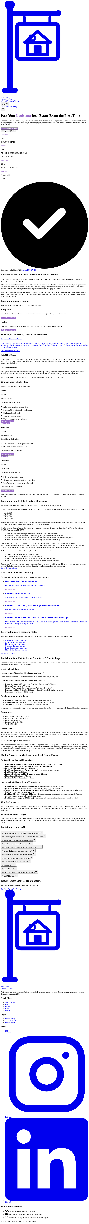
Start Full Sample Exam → (10, 568)
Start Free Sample (7, 889)
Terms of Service (11, 1020)
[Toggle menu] (3, 109)
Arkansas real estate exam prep (15, 642)
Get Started (5, 107)
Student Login (13, 107)
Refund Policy (10, 1022)
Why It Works (6, 101)
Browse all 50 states (8, 653)
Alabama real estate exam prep (15, 640)
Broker (13, 131)
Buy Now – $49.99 (7, 421)
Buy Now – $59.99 (7, 454)
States (4, 104)
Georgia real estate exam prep (15, 646)
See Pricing (17, 889)
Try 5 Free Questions (8, 318)
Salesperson (6, 131)
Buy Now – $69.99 (7, 490)
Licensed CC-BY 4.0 (28, 270)
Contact (8, 1010)
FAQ (7, 1008)
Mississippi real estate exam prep (16, 650)
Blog (12, 101)
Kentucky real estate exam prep (16, 648)
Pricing (16, 101)
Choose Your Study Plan (9, 128)
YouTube (11, 1032)
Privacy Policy (10, 1018)
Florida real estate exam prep (15, 644)
